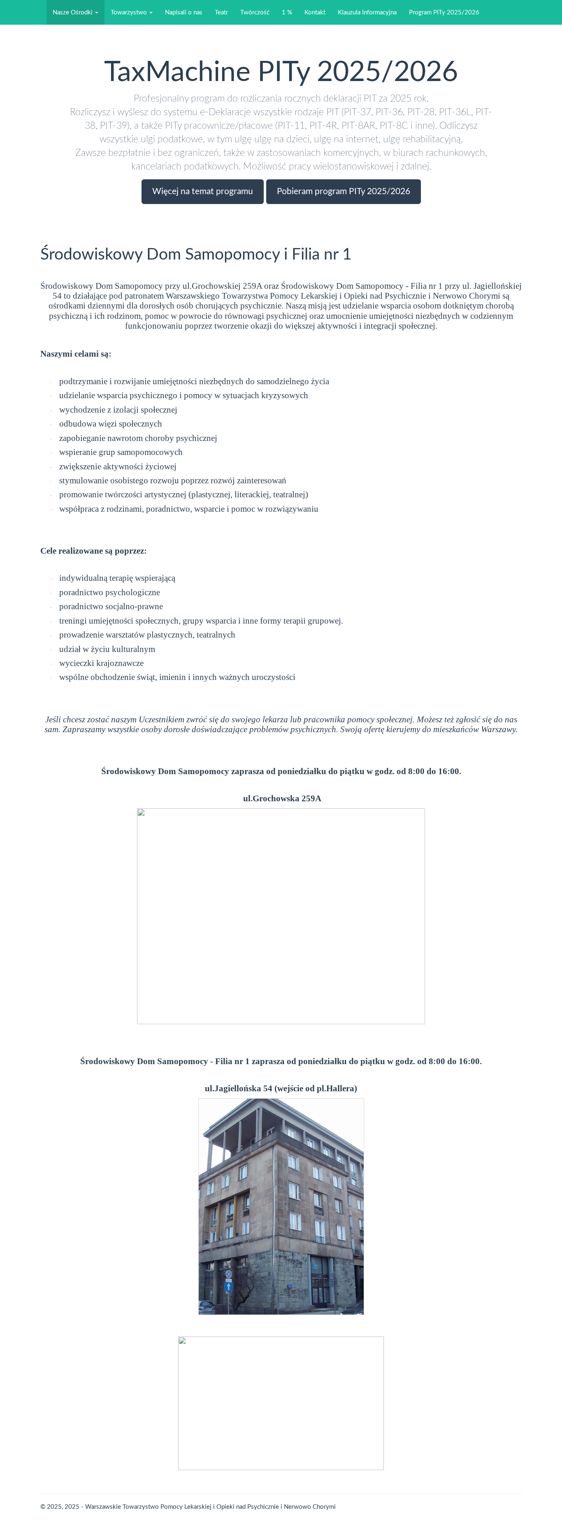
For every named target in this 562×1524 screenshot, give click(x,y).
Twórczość (254, 12)
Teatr (221, 12)
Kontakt (314, 12)
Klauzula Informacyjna (367, 12)
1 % (287, 12)
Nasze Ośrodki (73, 12)
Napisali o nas (183, 12)
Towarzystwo (130, 12)
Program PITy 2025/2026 (444, 12)
